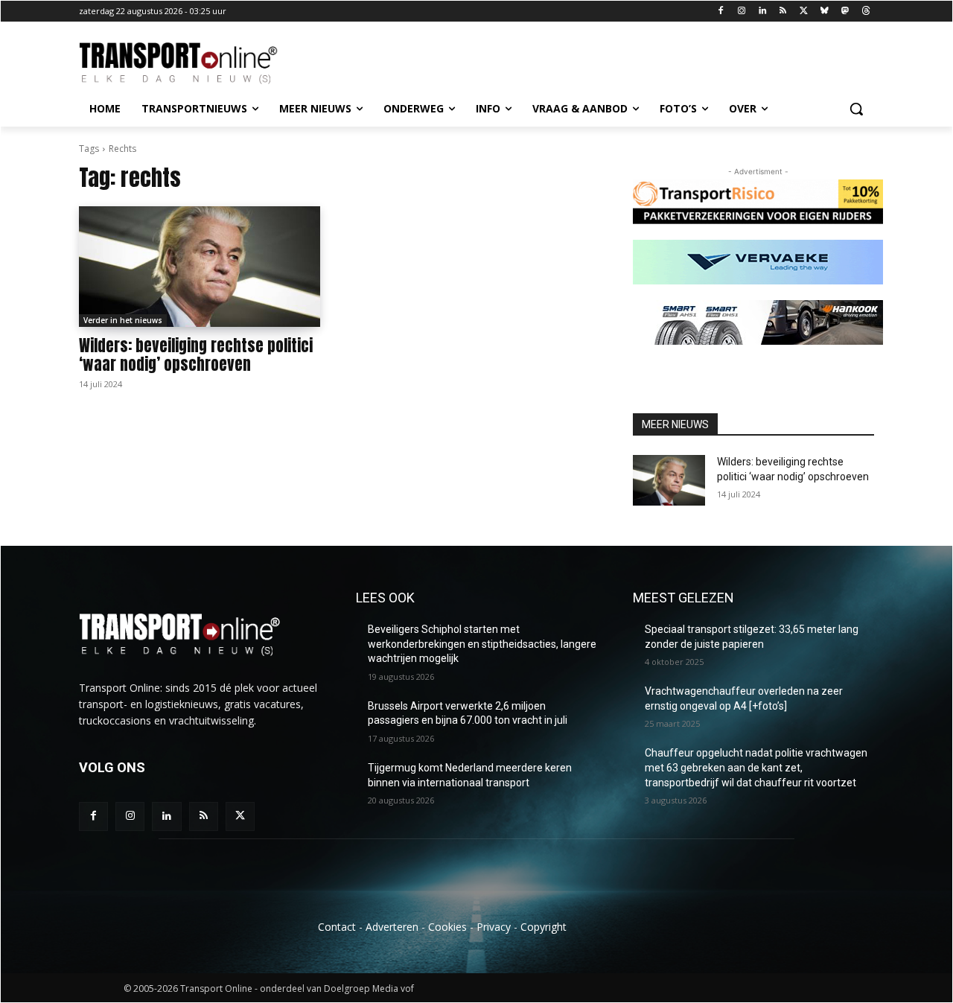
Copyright (543, 927)
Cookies (447, 927)
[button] (856, 109)
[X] (803, 11)
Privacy (493, 927)
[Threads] (865, 11)
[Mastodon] (844, 11)
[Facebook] (721, 11)
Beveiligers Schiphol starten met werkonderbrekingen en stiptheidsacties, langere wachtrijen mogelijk (482, 643)
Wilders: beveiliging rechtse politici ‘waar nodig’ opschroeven (196, 355)
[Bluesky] (824, 11)
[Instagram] (741, 11)
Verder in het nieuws (122, 320)
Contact (337, 927)
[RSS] (782, 11)
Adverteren (392, 927)
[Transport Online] (198, 63)
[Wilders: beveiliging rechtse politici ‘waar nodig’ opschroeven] (199, 266)
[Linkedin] (762, 11)
